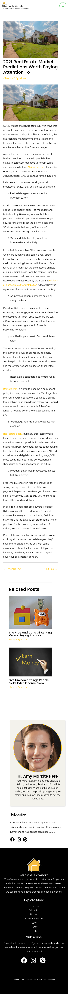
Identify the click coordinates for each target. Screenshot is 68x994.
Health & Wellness (34, 918)
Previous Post (12, 569)
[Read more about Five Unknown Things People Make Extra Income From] (30, 661)
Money (9, 78)
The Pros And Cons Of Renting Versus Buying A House (30, 633)
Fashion (34, 914)
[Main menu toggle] (62, 5)
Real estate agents (13, 433)
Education (34, 910)
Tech (34, 931)
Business (34, 906)
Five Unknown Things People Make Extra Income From (29, 681)
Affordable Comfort (14, 6)
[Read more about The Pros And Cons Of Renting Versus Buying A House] (30, 612)
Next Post (50, 569)
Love (34, 922)
